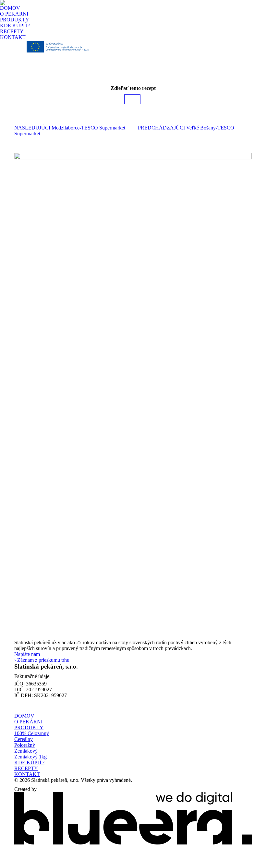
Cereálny (23, 739)
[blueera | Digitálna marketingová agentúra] (133, 842)
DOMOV (24, 716)
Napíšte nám (27, 654)
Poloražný (24, 745)
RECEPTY (26, 768)
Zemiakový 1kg (30, 756)
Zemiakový (26, 751)
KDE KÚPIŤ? (29, 762)
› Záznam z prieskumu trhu (41, 660)
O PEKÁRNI (28, 721)
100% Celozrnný (31, 733)
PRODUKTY (28, 727)
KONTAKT (27, 774)
